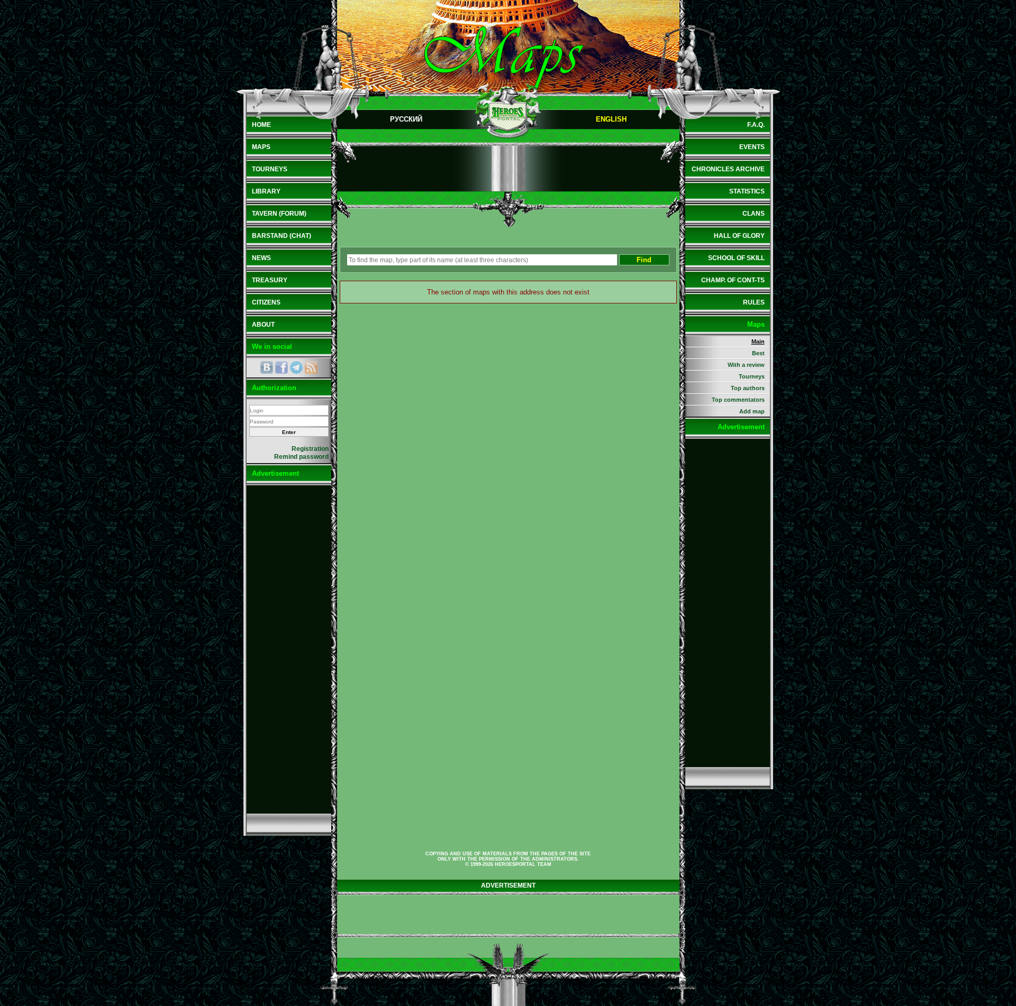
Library (266, 191)
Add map (752, 411)
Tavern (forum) (279, 213)
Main (758, 341)
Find (644, 260)
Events (752, 147)
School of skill (736, 258)
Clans (753, 213)
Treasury (269, 280)
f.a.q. (756, 124)
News (261, 258)
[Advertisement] (289, 649)
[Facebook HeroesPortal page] (281, 367)
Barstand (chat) (281, 235)
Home (261, 124)
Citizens (266, 302)
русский (406, 119)
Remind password (301, 456)
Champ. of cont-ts (733, 280)
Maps (261, 147)
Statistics (747, 191)
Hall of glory (739, 235)
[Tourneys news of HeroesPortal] (311, 367)
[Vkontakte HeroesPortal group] (266, 367)
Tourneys (269, 169)
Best (758, 353)
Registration (310, 449)
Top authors (748, 388)
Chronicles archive (728, 169)
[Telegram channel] (296, 367)
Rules (754, 302)
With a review (746, 365)
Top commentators (738, 399)
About (263, 324)
